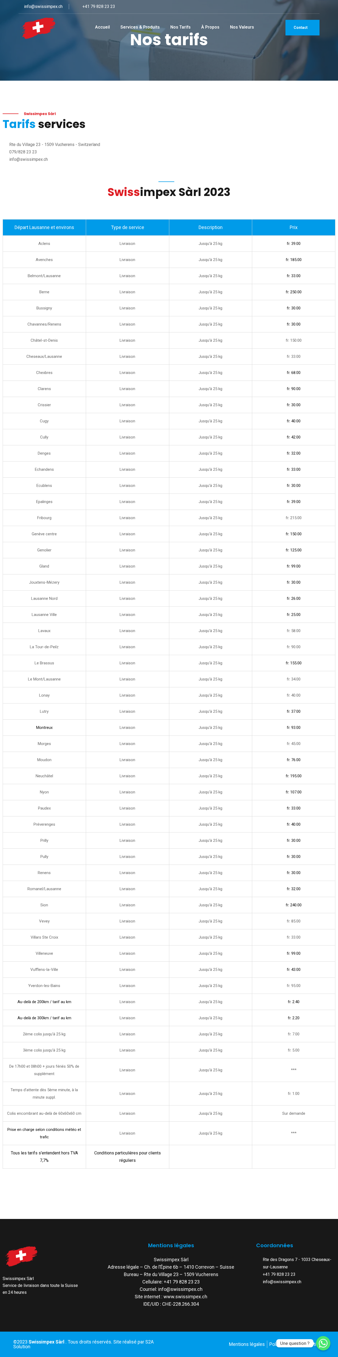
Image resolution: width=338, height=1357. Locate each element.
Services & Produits (140, 27)
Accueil (102, 27)
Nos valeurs (242, 27)
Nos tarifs (180, 27)
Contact (301, 27)
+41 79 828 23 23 (98, 6)
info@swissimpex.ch (43, 6)
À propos (210, 27)
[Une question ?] (323, 1343)
